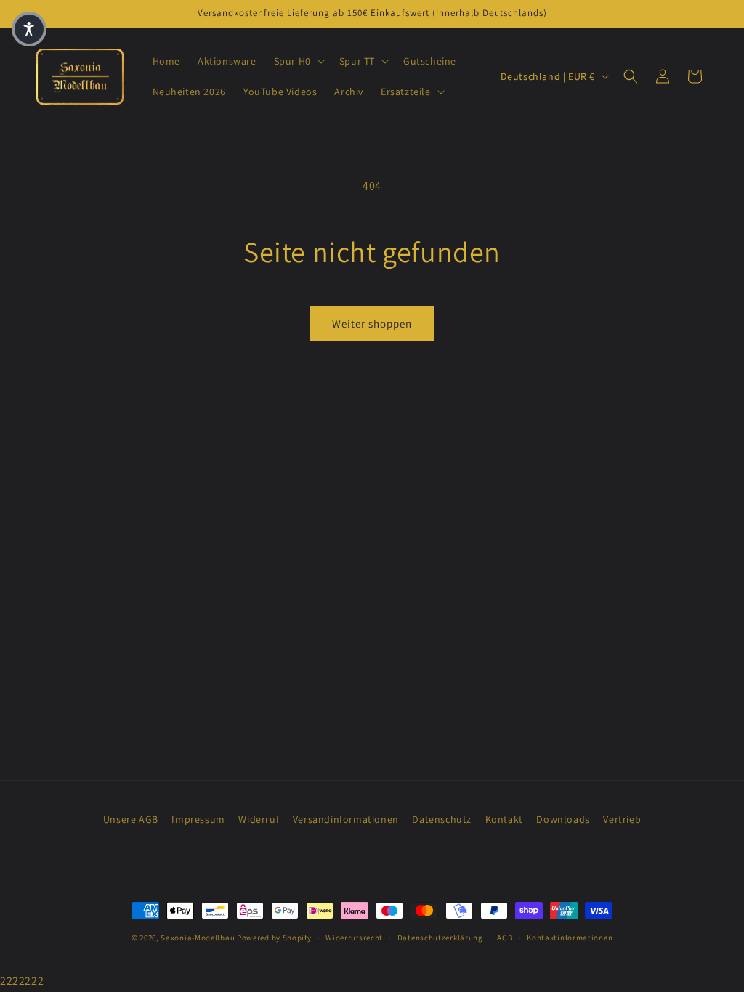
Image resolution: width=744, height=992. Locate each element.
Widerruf (258, 819)
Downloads (562, 819)
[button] (298, 61)
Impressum (198, 819)
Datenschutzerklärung (440, 937)
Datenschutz (442, 819)
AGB (504, 937)
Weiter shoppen (372, 323)
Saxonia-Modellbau (198, 937)
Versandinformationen (346, 819)
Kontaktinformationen (569, 937)
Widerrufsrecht (354, 937)
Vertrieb (622, 819)
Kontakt (504, 819)
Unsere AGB (130, 819)
